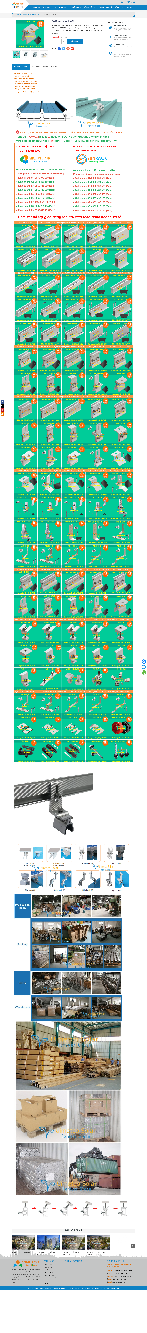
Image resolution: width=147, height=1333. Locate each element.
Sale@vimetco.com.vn (119, 1282)
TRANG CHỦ (36, 7)
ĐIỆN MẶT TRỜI (91, 7)
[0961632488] (144, 672)
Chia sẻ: (54, 48)
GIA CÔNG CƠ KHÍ (76, 7)
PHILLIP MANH (115, 1288)
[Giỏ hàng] (128, 2)
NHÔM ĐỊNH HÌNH (61, 7)
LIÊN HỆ (129, 7)
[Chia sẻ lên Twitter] (63, 48)
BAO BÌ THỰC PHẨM (106, 7)
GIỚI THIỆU (47, 7)
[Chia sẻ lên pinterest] (68, 48)
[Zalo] (144, 667)
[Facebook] (144, 661)
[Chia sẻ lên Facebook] (59, 48)
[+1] (72, 48)
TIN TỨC (47, 1280)
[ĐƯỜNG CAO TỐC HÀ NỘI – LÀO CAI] (48, 1242)
